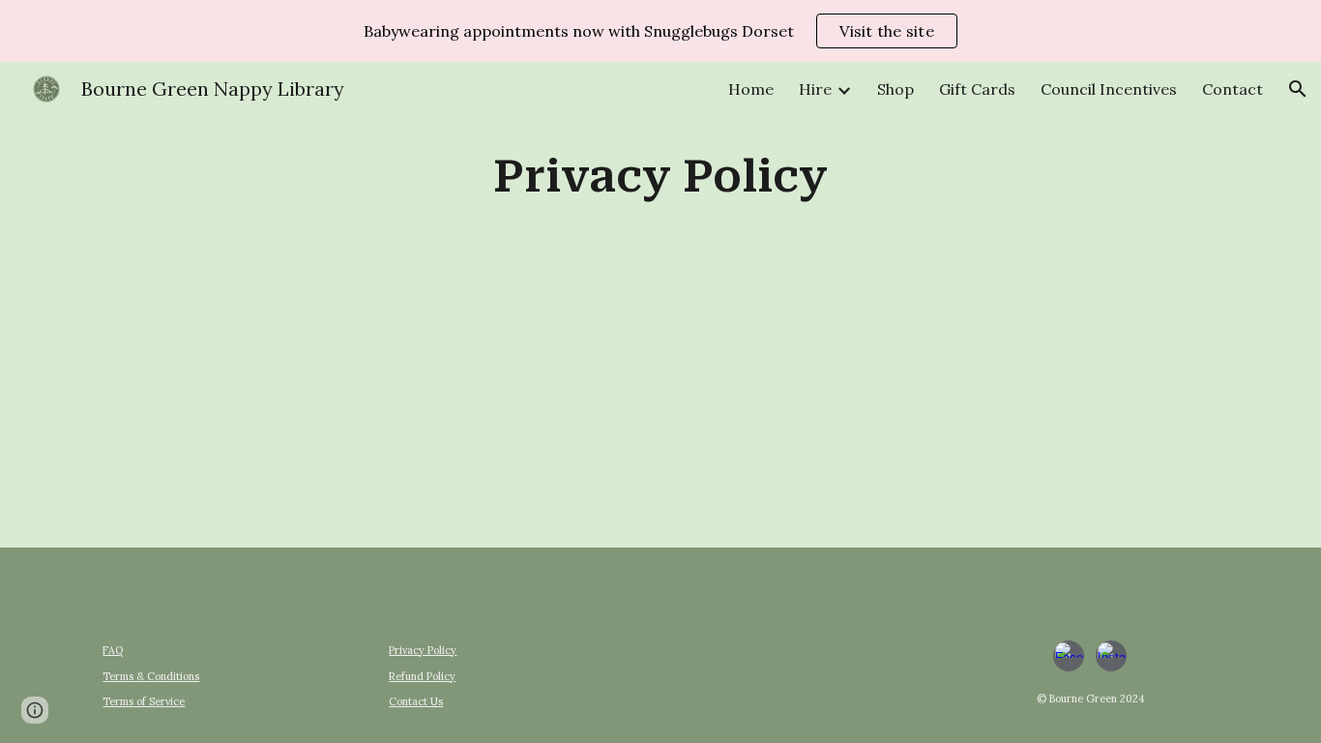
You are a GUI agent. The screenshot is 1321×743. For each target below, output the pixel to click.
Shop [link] (895, 89)
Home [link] (751, 89)
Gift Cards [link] (977, 89)
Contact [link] (1232, 89)
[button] (1298, 89)
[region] (660, 31)
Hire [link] (815, 89)
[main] (660, 177)
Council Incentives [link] (1109, 89)
